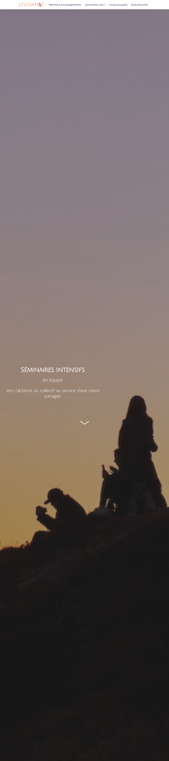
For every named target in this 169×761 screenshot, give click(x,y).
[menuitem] (65, 4)
